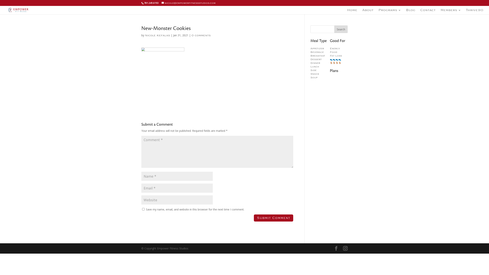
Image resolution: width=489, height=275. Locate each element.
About (367, 10)
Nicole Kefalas (157, 35)
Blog (410, 10)
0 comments (201, 35)
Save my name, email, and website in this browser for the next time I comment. (195, 209)
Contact (428, 10)
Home (352, 10)
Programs (387, 10)
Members (448, 10)
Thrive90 (474, 10)
